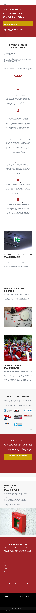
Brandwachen (18, 94)
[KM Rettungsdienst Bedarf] (8, 420)
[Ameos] (6, 424)
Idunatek (20, 611)
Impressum (21, 608)
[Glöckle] (18, 426)
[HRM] (28, 416)
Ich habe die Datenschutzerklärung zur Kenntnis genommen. (16, 583)
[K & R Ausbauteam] (16, 412)
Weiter (31, 429)
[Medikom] (28, 411)
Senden (29, 586)
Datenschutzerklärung (15, 608)
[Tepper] (18, 419)
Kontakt (18, 75)
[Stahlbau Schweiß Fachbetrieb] (8, 411)
